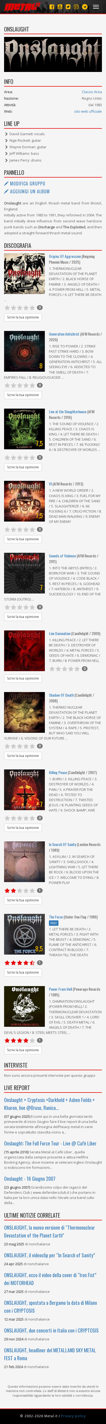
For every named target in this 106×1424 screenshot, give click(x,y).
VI (50, 484)
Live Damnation (60, 633)
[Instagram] (85, 6)
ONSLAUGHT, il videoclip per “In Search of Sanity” (49, 1255)
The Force (56, 917)
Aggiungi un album (29, 191)
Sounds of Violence (62, 555)
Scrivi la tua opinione (23, 317)
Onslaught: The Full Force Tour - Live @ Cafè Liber (50, 1143)
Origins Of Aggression (65, 256)
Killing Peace (58, 772)
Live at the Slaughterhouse (67, 411)
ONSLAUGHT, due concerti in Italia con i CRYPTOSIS (51, 1330)
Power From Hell (60, 989)
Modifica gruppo (27, 183)
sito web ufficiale (88, 111)
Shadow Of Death (61, 695)
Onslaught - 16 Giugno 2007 (29, 1178)
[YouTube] (60, 6)
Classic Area (92, 91)
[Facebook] (51, 6)
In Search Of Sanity (62, 844)
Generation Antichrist (64, 334)
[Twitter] (68, 6)
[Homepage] (22, 7)
